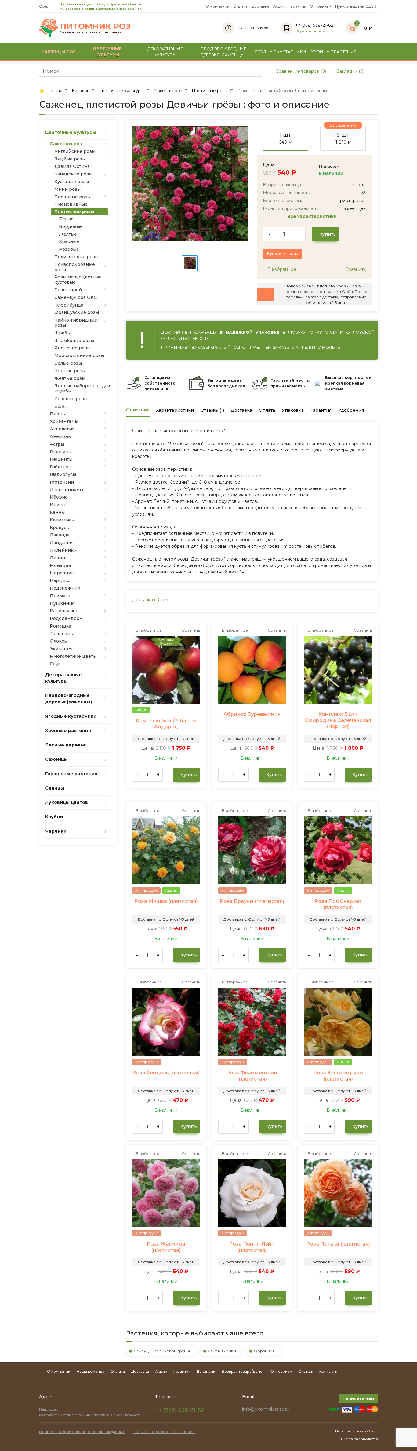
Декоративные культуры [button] (165, 51)
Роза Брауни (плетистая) (252, 901)
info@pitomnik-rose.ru (265, 1409)
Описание (138, 410)
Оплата (240, 6)
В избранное (281, 269)
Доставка (260, 6)
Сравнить (355, 269)
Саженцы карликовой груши (162, 1351)
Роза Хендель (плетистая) (166, 1073)
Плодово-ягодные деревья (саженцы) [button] (223, 51)
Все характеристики (312, 216)
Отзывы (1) (212, 410)
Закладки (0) (349, 71)
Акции (279, 6)
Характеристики (175, 410)
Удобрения (351, 410)
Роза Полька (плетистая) (338, 1244)
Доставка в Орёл (150, 599)
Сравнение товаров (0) (300, 71)
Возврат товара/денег (243, 1371)
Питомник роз (349, 1431)
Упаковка (293, 410)
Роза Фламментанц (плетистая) (251, 1076)
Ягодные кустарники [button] (280, 51)
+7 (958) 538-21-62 (179, 1410)
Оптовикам (321, 6)
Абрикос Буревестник (252, 714)
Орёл (45, 6)
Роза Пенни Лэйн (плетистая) (252, 1247)
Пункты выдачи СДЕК (355, 6)
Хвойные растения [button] (334, 51)
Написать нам (358, 1398)
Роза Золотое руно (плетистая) (338, 1076)
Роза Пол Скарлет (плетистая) (337, 904)
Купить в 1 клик (282, 253)
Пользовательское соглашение (164, 1431)
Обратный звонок (310, 31)
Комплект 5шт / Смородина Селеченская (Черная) (338, 720)
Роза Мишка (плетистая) (166, 901)
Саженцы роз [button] (59, 51)
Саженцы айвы (222, 1351)
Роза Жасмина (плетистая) (166, 1247)
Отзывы (305, 1371)
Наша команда (90, 1371)
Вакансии (206, 1371)
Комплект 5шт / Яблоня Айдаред (166, 724)
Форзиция (264, 1351)
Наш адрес (49, 1409)
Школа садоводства (358, 1439)
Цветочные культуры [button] (107, 51)
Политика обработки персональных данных (82, 1431)
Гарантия (297, 6)
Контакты (328, 1371)
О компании (218, 6)
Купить (327, 234)
